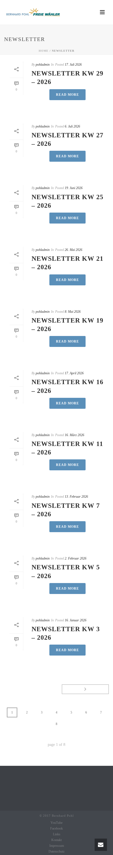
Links (56, 834)
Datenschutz (56, 851)
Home (44, 50)
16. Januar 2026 (75, 620)
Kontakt (56, 840)
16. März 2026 (74, 435)
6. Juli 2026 (72, 126)
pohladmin (43, 64)
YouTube (56, 823)
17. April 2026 (74, 373)
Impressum (56, 846)
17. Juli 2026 (73, 64)
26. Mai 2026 (73, 250)
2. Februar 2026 (75, 558)
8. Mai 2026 (73, 312)
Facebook (56, 828)
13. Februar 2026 (76, 496)
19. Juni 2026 (74, 188)
